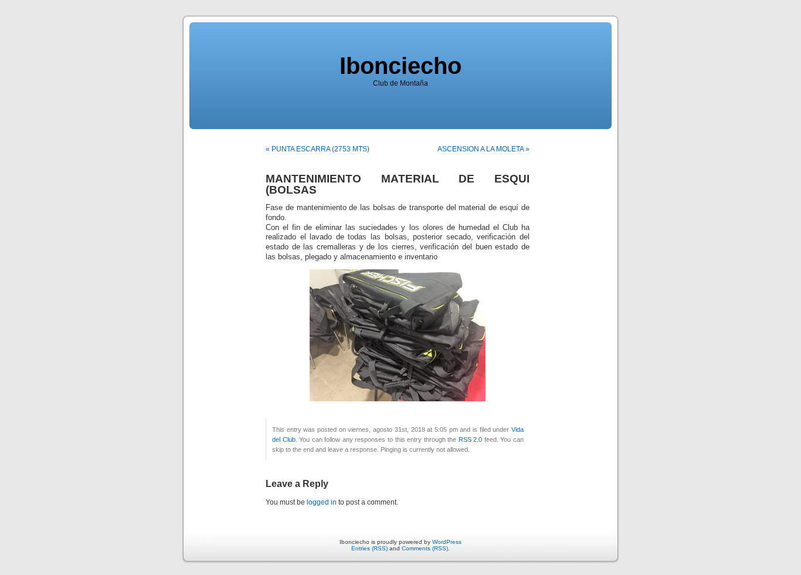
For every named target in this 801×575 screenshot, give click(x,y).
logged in (322, 502)
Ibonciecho (400, 66)
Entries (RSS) (369, 548)
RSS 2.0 (471, 439)
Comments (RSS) (425, 548)
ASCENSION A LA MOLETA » (483, 149)
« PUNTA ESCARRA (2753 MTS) (317, 149)
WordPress (446, 542)
